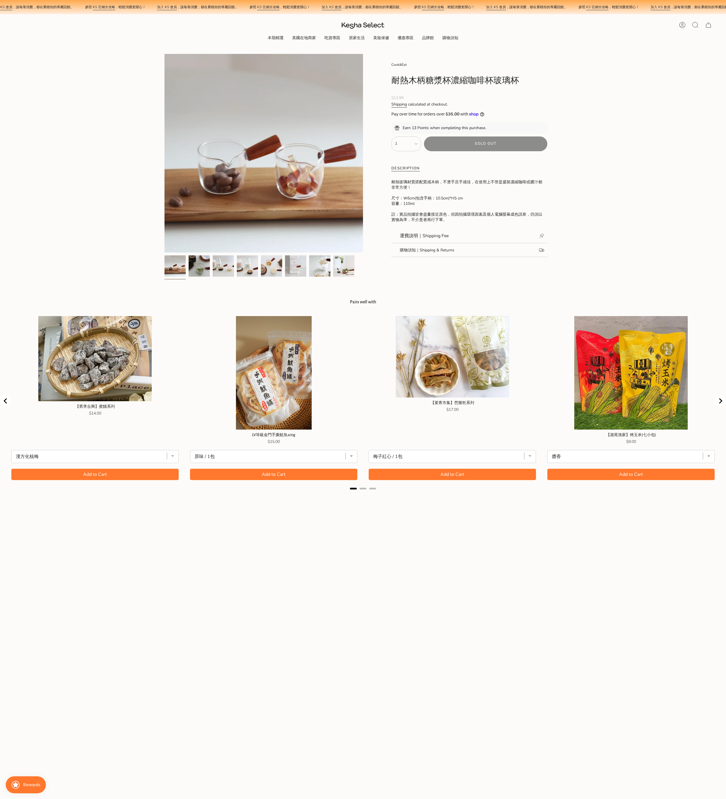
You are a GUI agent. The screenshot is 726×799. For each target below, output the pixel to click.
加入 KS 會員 (167, 7)
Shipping (399, 104)
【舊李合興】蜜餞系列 (95, 407)
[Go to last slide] (5, 401)
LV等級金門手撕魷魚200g (273, 435)
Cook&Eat (399, 64)
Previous (164, 153)
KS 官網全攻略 (104, 7)
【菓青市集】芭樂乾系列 (452, 403)
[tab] (353, 488)
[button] (275, 38)
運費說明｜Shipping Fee (424, 236)
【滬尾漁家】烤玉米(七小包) (631, 435)
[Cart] (708, 25)
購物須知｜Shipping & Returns (427, 250)
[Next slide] (720, 401)
